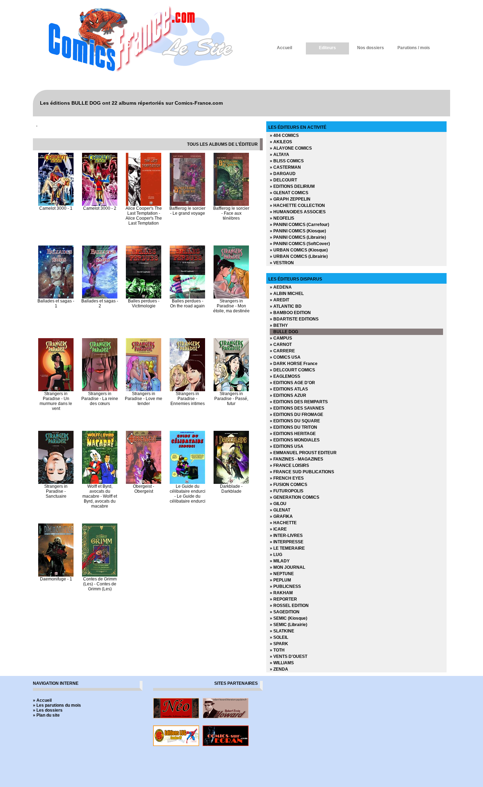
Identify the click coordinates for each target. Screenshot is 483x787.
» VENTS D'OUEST (288, 656)
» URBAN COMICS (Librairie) (299, 256)
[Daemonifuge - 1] (56, 575)
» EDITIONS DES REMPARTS (299, 401)
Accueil (284, 47)
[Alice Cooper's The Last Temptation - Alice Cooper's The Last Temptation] (143, 204)
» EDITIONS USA (286, 446)
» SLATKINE (282, 631)
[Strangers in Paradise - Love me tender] (143, 389)
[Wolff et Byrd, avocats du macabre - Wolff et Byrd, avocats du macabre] (99, 482)
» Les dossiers (48, 710)
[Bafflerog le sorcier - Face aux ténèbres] (231, 204)
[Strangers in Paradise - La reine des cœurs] (99, 389)
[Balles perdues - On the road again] (187, 297)
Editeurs (327, 47)
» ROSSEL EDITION (289, 605)
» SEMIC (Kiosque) (288, 618)
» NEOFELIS (282, 218)
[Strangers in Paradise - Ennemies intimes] (187, 389)
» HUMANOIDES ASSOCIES (298, 211)
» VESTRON (282, 262)
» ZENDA (279, 669)
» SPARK (279, 643)
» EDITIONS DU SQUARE (295, 420)
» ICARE (278, 529)
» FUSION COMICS (288, 484)
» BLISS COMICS (287, 160)
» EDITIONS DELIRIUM (292, 186)
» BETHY (279, 325)
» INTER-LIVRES (286, 535)
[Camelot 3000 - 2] (99, 204)
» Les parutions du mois (57, 705)
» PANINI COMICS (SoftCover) (300, 243)
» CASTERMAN (285, 167)
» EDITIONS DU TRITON (293, 427)
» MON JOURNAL (287, 567)
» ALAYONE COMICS (291, 148)
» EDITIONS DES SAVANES (297, 408)
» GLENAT (280, 510)
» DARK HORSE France (294, 363)
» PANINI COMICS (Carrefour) (299, 224)
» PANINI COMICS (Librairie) (298, 237)
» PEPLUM (280, 580)
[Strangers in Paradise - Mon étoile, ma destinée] (231, 297)
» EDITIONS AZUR (288, 395)
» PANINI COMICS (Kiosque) (298, 230)
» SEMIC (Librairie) (288, 624)
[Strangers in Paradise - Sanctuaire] (56, 482)
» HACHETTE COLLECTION (297, 205)
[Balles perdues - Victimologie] (143, 297)
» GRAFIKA (281, 516)
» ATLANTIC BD (286, 306)
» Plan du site (46, 715)
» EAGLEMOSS (285, 376)
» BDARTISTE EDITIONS (294, 319)
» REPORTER (283, 599)
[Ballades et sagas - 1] (56, 297)
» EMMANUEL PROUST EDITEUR (303, 452)
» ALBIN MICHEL (287, 293)
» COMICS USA (285, 357)
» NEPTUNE (282, 573)
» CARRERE (282, 350)
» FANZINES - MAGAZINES (296, 459)
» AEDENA (281, 287)
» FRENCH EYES (287, 478)
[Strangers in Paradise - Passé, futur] (231, 389)
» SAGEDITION (284, 611)
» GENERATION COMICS (294, 497)
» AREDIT (279, 299)
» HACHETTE (283, 522)
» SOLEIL (279, 637)
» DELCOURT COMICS (292, 370)
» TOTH (277, 650)
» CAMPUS (281, 338)
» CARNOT (281, 344)
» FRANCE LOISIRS (289, 465)
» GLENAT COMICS (289, 192)
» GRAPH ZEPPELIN (290, 199)
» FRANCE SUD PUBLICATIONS (302, 471)
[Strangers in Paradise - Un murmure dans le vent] (56, 389)
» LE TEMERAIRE (287, 548)
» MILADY (280, 561)
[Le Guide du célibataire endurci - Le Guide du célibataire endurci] (187, 482)
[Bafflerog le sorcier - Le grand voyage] (187, 204)
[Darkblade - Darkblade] (231, 482)
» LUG (276, 554)
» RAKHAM (281, 592)
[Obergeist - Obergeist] (143, 482)
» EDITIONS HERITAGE (293, 433)
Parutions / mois (413, 47)
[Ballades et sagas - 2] (99, 297)
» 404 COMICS (284, 135)
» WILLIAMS (282, 662)
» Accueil (42, 700)
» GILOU (278, 503)
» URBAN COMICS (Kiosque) (299, 250)
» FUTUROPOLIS (286, 490)
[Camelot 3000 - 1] (56, 204)
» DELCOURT (283, 180)
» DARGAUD (283, 173)
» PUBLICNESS (285, 586)
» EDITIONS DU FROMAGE (296, 414)
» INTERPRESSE (286, 541)
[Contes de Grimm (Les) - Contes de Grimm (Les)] (99, 575)
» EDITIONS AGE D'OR (292, 382)
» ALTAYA (279, 154)
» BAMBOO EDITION (290, 312)
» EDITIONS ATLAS (289, 389)
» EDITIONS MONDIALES (295, 440)
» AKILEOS (281, 141)
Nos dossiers (370, 47)
